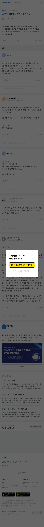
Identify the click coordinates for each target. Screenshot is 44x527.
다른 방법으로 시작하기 (21, 271)
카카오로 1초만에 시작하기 (23, 265)
